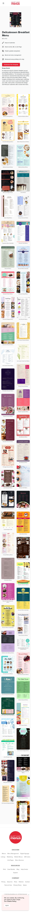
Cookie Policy (11, 901)
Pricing (3, 882)
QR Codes (27, 857)
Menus (4, 853)
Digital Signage (24, 853)
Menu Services (19, 860)
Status (25, 885)
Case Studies (11, 869)
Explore (15, 872)
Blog (18, 869)
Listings (3, 857)
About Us (9, 882)
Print (4, 869)
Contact (27, 882)
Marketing (10, 857)
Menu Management (13, 853)
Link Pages (10, 860)
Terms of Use (8, 885)
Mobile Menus (18, 857)
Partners (21, 882)
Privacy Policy (17, 885)
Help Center (24, 869)
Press (15, 882)
